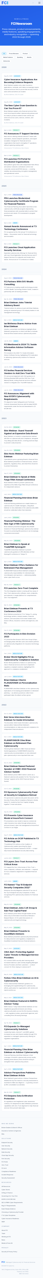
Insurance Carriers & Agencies (11, 1131)
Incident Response (7, 1174)
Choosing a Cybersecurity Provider (13, 1212)
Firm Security (6, 1158)
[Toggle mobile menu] (39, 3)
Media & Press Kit (7, 1243)
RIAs (3, 1134)
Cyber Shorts (6, 1189)
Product (25, 53)
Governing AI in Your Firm (10, 1196)
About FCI (5, 1230)
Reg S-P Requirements (9, 1205)
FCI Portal (5, 1162)
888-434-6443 (23, 1273)
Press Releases (14, 53)
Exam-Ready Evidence (9, 1209)
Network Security (7, 1149)
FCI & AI (4, 1168)
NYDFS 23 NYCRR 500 (8, 1199)
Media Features (8, 57)
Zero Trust (5, 1165)
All (4, 53)
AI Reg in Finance (7, 1193)
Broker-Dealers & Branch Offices (12, 1127)
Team (3, 1233)
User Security (6, 1146)
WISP (3, 1221)
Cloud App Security (8, 1155)
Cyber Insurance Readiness (10, 1218)
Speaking (20, 57)
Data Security (6, 1152)
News (3, 1240)
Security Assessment (8, 1178)
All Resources (6, 1186)
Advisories (6, 61)
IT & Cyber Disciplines (8, 1215)
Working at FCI (6, 1236)
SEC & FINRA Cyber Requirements (12, 1202)
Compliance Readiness (9, 1171)
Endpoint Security (7, 1142)
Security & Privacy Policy (9, 1251)
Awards (29, 57)
